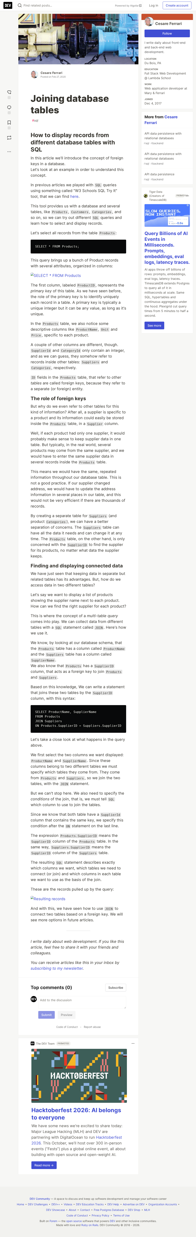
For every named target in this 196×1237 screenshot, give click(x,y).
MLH (147, 1209)
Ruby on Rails (89, 1225)
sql (35, 120)
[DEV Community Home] (8, 5)
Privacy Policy (100, 1215)
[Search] (20, 5)
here (74, 196)
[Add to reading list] (9, 124)
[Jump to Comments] (9, 109)
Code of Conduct (67, 1026)
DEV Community (40, 1198)
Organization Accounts (162, 1204)
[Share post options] (9, 152)
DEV (112, 1221)
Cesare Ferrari (51, 73)
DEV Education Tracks (90, 1204)
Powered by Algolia (127, 5)
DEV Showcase (55, 1209)
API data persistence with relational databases (162, 138)
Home (20, 1204)
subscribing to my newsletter (57, 968)
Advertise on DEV (134, 1204)
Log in (153, 5)
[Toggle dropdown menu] (133, 1043)
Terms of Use (121, 1215)
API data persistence (159, 176)
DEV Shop (134, 1209)
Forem (53, 1221)
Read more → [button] (44, 1165)
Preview (66, 1015)
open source (74, 1221)
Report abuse (92, 1026)
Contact (85, 1209)
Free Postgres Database (109, 1209)
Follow (167, 33)
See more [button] (154, 325)
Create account (177, 5)
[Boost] (9, 138)
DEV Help (113, 1204)
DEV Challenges (38, 1204)
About (72, 1209)
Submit (46, 1015)
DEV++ (55, 1204)
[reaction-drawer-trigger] (9, 94)
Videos (68, 1204)
